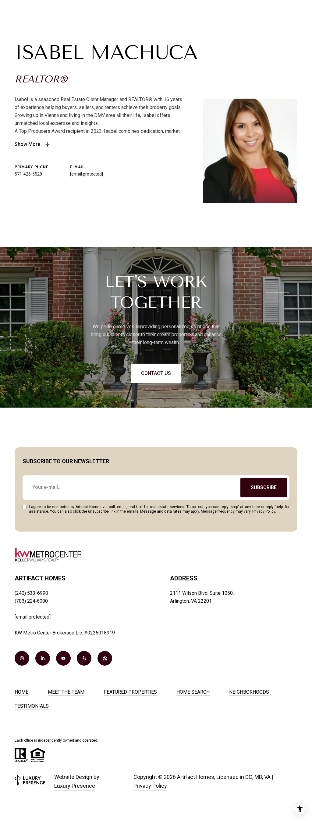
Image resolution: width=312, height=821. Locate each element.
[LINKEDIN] (42, 658)
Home (21, 692)
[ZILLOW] (105, 658)
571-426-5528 (28, 174)
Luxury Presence (74, 786)
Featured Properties (130, 692)
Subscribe (264, 487)
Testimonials (32, 706)
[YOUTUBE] (63, 658)
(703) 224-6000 (31, 601)
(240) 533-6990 (31, 593)
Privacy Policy (263, 511)
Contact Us (156, 373)
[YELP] (84, 658)
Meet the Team (66, 692)
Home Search (193, 692)
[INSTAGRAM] (22, 658)
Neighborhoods (249, 692)
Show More (27, 144)
